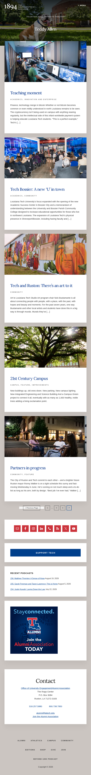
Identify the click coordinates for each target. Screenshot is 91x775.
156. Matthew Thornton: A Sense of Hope (27, 578)
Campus (14, 385)
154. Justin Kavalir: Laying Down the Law (27, 589)
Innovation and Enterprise (40, 99)
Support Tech (45, 553)
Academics (16, 99)
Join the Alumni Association (45, 716)
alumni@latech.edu (45, 713)
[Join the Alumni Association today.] (34, 653)
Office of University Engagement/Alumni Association (45, 688)
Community (30, 196)
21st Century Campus (29, 378)
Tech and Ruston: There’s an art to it (41, 285)
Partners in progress (28, 467)
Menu (83, 5)
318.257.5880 (35, 706)
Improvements (40, 385)
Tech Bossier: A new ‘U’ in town (37, 189)
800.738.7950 (55, 706)
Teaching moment (26, 92)
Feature (25, 385)
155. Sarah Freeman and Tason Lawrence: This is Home (34, 584)
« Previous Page (31, 508)
